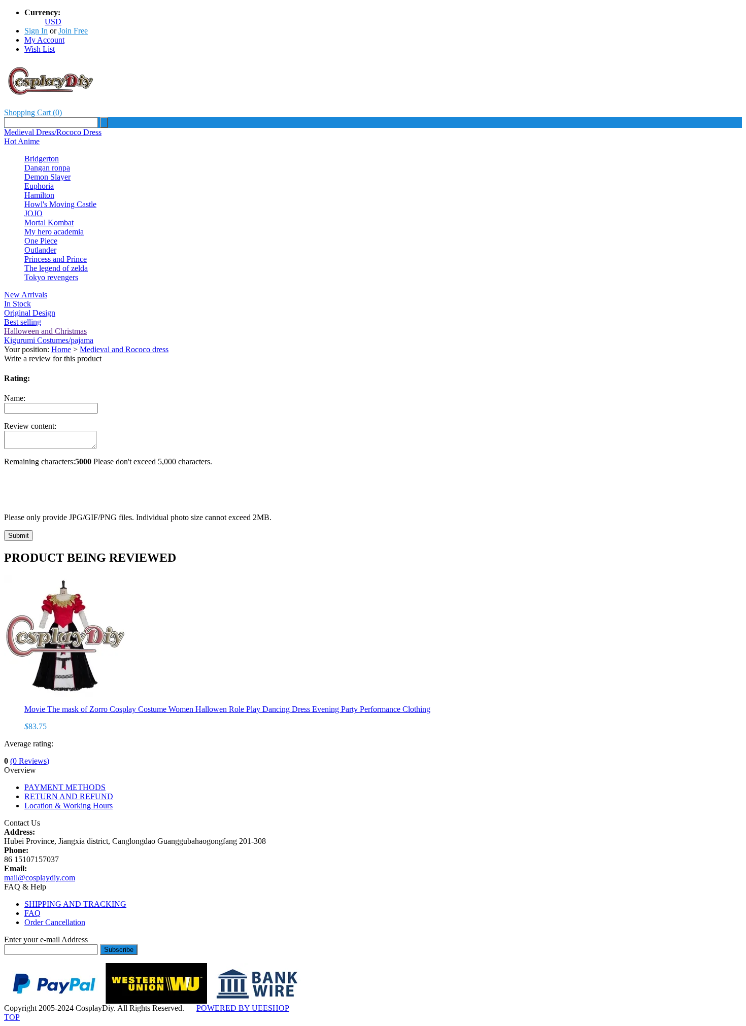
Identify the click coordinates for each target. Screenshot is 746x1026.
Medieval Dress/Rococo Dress (52, 132)
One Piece (40, 240)
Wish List (39, 49)
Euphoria (39, 186)
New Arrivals (25, 294)
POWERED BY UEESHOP (242, 1008)
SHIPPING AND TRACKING (75, 904)
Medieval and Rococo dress (124, 349)
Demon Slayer (47, 177)
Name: (14, 398)
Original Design (29, 313)
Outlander (40, 250)
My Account (44, 40)
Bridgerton (41, 158)
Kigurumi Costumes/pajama (48, 340)
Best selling (22, 322)
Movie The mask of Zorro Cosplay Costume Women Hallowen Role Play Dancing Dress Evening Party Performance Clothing (227, 709)
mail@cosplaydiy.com (39, 877)
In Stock (17, 303)
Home (61, 349)
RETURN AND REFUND (68, 796)
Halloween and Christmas (45, 331)
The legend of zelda (56, 268)
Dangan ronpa (47, 167)
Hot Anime (22, 141)
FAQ (32, 913)
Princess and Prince (55, 259)
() (33, 112)
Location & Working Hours (68, 805)
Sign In (36, 30)
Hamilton (39, 195)
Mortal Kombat (49, 222)
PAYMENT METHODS (65, 787)
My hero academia (54, 231)
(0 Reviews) (29, 761)
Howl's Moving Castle (60, 204)
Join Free (73, 30)
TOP (12, 1017)
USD (53, 21)
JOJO (33, 213)
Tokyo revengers (51, 277)
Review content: (30, 426)
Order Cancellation (54, 922)
